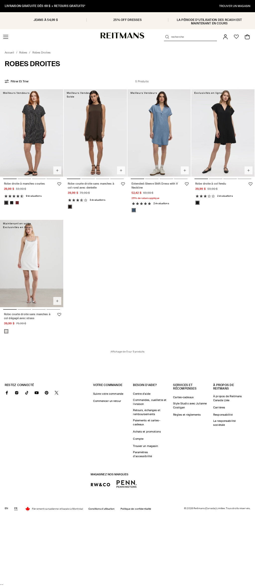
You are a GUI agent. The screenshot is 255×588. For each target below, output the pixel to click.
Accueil (9, 52)
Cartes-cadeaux (183, 397)
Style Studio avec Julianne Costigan (190, 405)
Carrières (219, 407)
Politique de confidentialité (136, 508)
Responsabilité (223, 414)
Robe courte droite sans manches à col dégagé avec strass (27, 316)
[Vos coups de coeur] (236, 36)
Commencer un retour (107, 401)
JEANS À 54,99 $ (46, 20)
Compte (138, 439)
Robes (23, 52)
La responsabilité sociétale (224, 423)
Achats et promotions (147, 431)
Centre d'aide (141, 393)
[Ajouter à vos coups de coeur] (59, 184)
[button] (5, 36)
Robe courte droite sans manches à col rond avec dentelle (91, 185)
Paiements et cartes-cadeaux (146, 422)
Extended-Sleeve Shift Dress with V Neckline (154, 185)
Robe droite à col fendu (210, 183)
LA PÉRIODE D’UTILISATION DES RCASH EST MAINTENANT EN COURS (209, 21)
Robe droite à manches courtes (24, 183)
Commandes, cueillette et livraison (149, 402)
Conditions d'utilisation (101, 508)
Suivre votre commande (108, 393)
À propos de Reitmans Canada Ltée (227, 398)
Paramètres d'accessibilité (142, 454)
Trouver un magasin (145, 446)
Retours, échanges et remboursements (146, 412)
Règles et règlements (187, 414)
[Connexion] (225, 36)
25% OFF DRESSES (127, 20)
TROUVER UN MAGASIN (234, 6)
